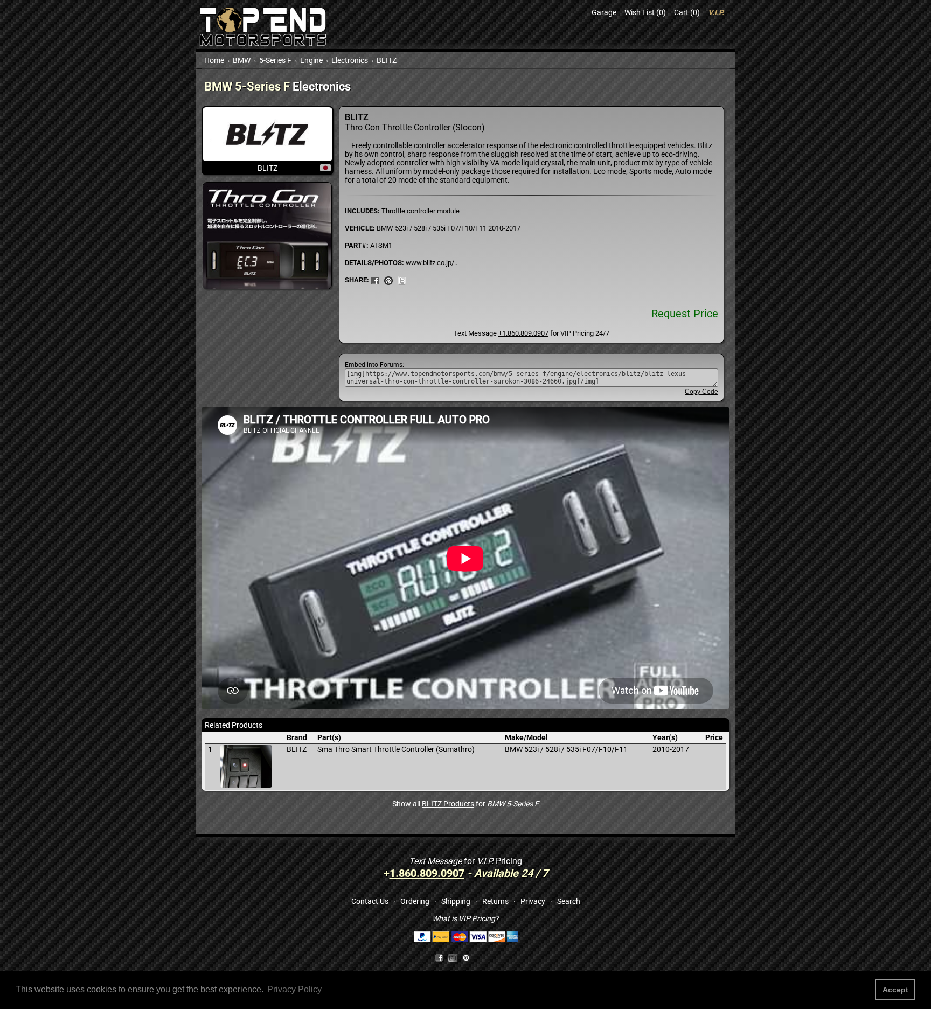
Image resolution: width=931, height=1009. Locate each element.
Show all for (465, 803)
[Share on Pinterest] (388, 279)
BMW (242, 60)
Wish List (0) (645, 12)
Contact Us (369, 901)
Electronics (349, 60)
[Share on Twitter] (402, 279)
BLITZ (387, 60)
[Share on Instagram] (455, 956)
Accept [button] (895, 989)
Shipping (455, 901)
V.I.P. (716, 12)
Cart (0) (687, 12)
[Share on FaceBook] (375, 279)
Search (568, 901)
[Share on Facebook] (439, 956)
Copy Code (701, 391)
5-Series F (275, 60)
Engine (311, 60)
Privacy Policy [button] (294, 989)
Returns (495, 901)
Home (214, 60)
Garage (604, 12)
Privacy (532, 901)
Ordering (414, 901)
